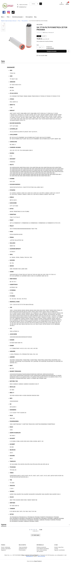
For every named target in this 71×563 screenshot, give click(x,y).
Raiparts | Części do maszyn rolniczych (8, 20)
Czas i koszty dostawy (42, 550)
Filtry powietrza (25, 20)
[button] (40, 4)
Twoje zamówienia (23, 547)
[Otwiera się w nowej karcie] (4, 12)
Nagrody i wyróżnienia (59, 550)
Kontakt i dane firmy (58, 547)
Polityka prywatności (41, 547)
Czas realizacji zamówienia (43, 548)
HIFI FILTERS (39, 24)
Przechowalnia (22, 550)
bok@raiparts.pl (22, 6)
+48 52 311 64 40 (23, 4)
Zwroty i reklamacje (5, 547)
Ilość (38, 45)
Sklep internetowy (34, 561)
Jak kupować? (40, 551)
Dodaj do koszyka (51, 51)
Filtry (19, 20)
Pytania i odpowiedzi (6, 548)
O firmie (56, 548)
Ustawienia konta (23, 548)
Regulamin (3, 550)
